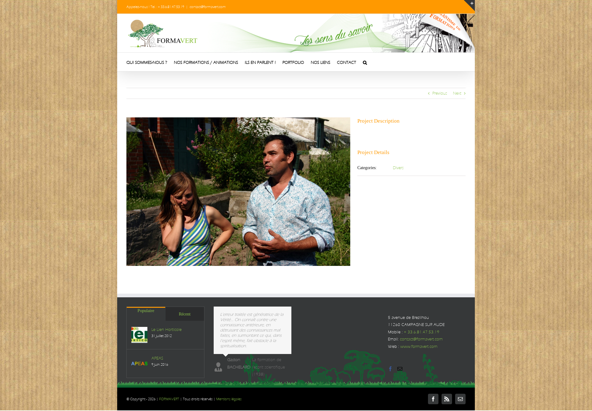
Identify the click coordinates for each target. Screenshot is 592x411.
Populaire (146, 310)
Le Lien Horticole (166, 329)
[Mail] (399, 368)
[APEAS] (139, 364)
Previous (439, 93)
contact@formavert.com (208, 6)
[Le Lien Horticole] (139, 335)
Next (457, 93)
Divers (398, 167)
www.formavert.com (419, 346)
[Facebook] (390, 368)
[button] (365, 62)
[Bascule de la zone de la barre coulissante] (469, 5)
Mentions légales (228, 399)
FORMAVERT (169, 399)
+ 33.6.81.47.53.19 (421, 332)
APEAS (157, 358)
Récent (185, 314)
